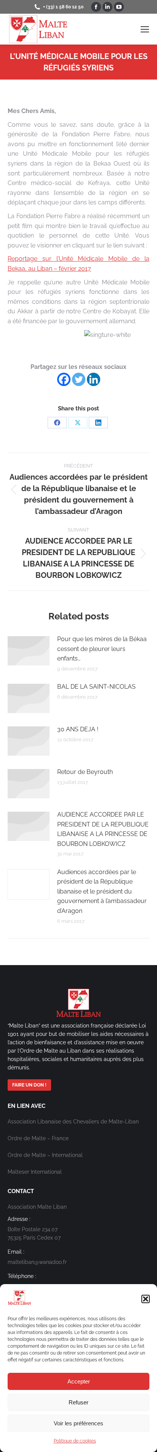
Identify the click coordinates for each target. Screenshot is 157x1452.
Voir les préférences (78, 1423)
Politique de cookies (75, 1441)
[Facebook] (63, 379)
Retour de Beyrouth (85, 771)
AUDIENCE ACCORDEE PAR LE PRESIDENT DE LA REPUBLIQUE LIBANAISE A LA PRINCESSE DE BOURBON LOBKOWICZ (103, 829)
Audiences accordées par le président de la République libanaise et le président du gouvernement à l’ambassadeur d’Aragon (102, 891)
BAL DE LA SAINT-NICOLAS (96, 686)
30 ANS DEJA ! (77, 729)
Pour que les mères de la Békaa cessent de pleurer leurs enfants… (102, 648)
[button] (145, 1299)
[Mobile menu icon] (144, 29)
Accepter (78, 1381)
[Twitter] (78, 379)
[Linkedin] (93, 379)
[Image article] (29, 650)
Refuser (78, 1402)
